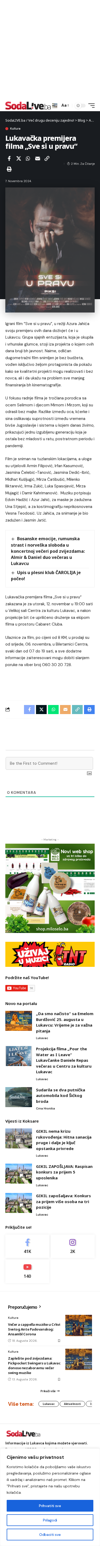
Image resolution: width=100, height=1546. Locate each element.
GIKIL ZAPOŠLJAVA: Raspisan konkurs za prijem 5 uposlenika (64, 1172)
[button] (55, 105)
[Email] (37, 158)
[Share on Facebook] (9, 158)
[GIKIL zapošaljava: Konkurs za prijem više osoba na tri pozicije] (18, 1203)
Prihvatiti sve (50, 1505)
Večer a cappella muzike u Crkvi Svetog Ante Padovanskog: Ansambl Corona (34, 1329)
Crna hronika (45, 1108)
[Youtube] (27, 1271)
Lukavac (42, 1038)
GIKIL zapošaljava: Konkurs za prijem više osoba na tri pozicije (63, 1201)
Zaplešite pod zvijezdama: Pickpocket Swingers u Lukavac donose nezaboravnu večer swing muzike (34, 1365)
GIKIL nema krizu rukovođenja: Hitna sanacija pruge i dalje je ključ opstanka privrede (63, 1139)
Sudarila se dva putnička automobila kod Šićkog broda (60, 1095)
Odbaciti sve (50, 1534)
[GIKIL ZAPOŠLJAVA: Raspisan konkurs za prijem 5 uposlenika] (18, 1174)
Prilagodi (50, 1520)
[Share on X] (18, 158)
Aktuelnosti (72, 1404)
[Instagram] (73, 1246)
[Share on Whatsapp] (28, 158)
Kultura (15, 128)
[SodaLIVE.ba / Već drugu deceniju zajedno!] (28, 105)
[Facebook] (27, 1246)
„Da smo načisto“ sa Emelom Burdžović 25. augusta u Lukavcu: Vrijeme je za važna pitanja (64, 1022)
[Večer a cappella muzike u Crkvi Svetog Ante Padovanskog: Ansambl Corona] (78, 1325)
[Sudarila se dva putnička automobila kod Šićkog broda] (18, 1097)
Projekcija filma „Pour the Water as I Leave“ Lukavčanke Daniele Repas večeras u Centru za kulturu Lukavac (63, 1060)
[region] (50, 1497)
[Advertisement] (50, 50)
